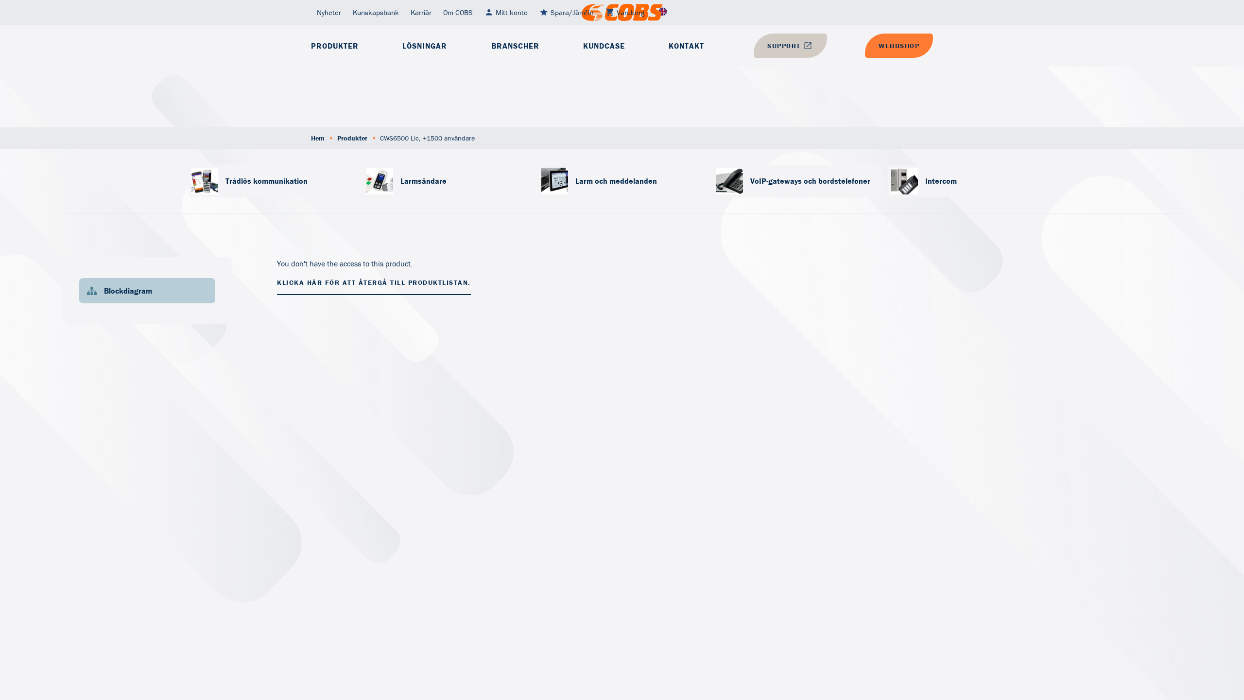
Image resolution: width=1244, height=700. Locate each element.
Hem (318, 138)
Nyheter (329, 12)
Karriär (421, 12)
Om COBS (458, 12)
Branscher (515, 46)
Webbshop (899, 45)
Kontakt (686, 46)
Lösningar (424, 46)
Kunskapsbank (376, 12)
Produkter (335, 46)
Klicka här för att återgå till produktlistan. (374, 282)
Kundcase (604, 46)
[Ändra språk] (662, 12)
